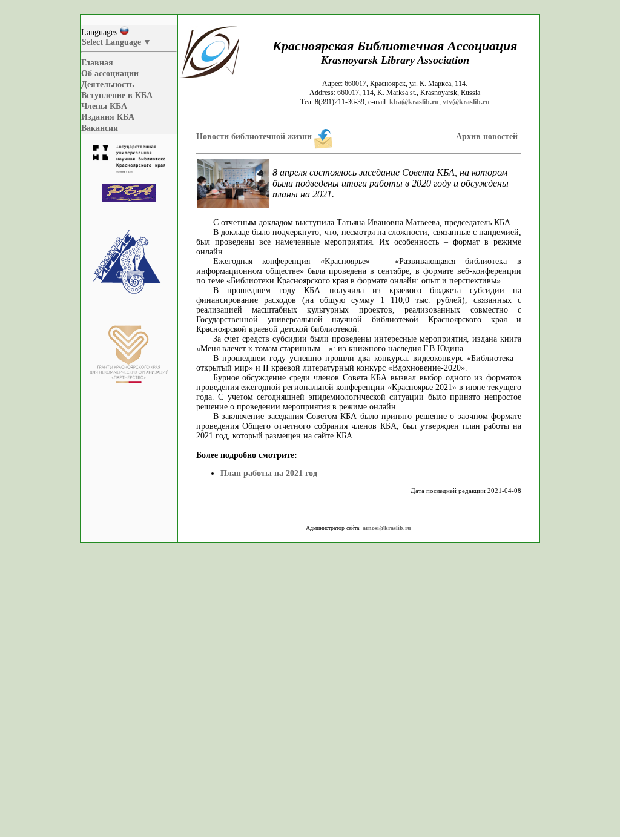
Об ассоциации (110, 73)
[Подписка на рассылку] (323, 136)
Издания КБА (107, 117)
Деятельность (107, 84)
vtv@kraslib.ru (466, 102)
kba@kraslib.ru (414, 102)
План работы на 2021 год (268, 473)
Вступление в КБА (117, 95)
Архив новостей (487, 136)
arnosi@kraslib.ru (387, 527)
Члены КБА (104, 106)
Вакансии (99, 128)
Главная (97, 62)
